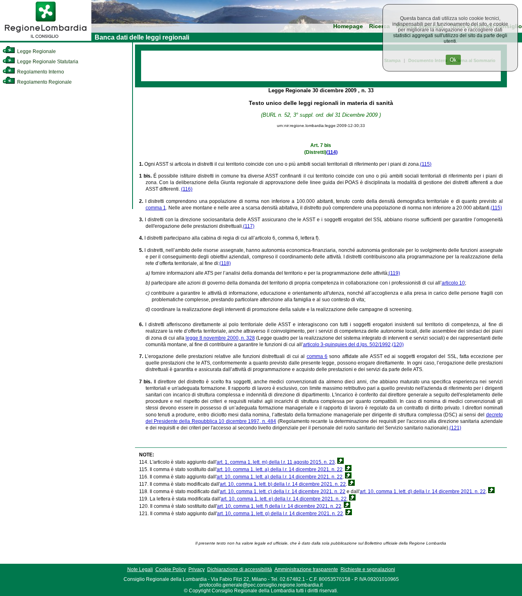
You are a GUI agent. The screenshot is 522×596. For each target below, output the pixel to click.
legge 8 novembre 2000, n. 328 (220, 338)
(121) (455, 428)
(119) (394, 273)
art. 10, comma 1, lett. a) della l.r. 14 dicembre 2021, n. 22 (280, 469)
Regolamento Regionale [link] (44, 82)
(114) (332, 152)
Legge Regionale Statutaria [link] (47, 61)
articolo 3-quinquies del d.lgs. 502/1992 (347, 344)
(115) (425, 164)
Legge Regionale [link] (36, 51)
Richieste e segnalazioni (368, 569)
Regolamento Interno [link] (40, 72)
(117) (248, 226)
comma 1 (156, 208)
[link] (45, 39)
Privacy (196, 569)
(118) (225, 263)
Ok (453, 60)
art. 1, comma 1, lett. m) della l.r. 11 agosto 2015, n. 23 (276, 462)
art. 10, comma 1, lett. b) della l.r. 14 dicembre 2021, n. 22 (283, 484)
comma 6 (317, 356)
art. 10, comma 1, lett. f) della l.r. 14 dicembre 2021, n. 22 (279, 506)
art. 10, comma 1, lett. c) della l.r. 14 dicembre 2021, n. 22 (282, 491)
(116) (186, 189)
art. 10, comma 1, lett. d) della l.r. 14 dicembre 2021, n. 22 (423, 491)
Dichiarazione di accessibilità (239, 569)
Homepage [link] (348, 26)
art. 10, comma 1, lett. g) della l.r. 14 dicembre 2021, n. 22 (280, 513)
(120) (398, 344)
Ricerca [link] (379, 26)
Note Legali (140, 569)
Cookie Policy (170, 569)
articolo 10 (453, 283)
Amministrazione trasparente (306, 569)
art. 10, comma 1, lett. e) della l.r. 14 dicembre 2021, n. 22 (284, 499)
